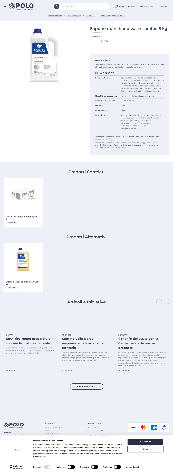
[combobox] (81, 6)
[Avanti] (166, 301)
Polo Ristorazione (55, 16)
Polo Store (49, 430)
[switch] (71, 467)
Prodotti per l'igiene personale (112, 16)
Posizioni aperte (92, 427)
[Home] (21, 6)
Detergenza (90, 16)
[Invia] (56, 6)
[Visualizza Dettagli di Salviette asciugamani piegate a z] (23, 194)
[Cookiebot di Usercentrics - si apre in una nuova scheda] (16, 467)
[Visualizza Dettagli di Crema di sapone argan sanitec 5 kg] (23, 259)
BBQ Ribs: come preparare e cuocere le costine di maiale (28, 341)
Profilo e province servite (54, 427)
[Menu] (5, 6)
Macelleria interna (52, 433)
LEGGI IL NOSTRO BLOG (86, 386)
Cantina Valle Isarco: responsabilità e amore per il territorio (84, 343)
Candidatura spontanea (95, 430)
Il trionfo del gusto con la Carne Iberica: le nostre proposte (138, 343)
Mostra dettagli (132, 467)
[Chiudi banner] (169, 439)
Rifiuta (145, 449)
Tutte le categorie (74, 16)
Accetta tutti (145, 442)
